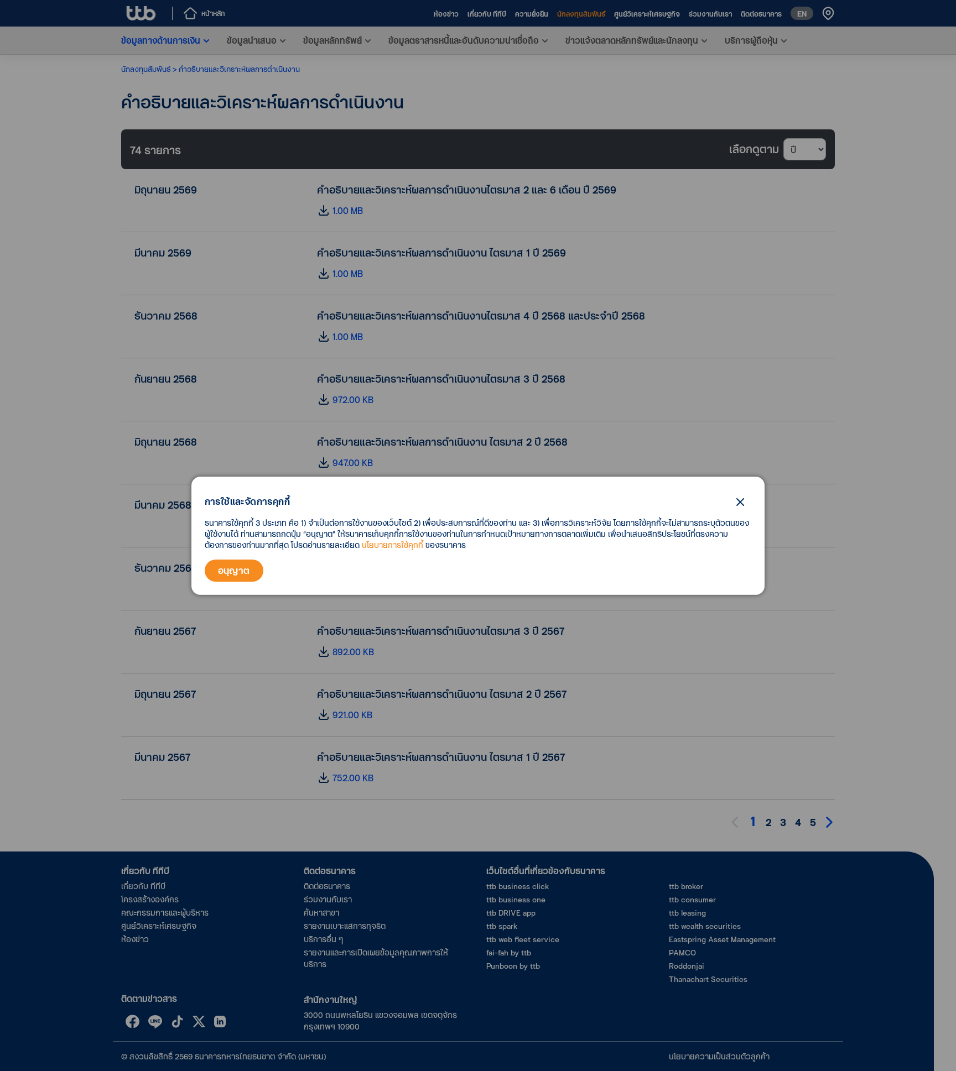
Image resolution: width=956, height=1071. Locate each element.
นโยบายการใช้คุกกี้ (392, 545)
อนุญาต (234, 570)
